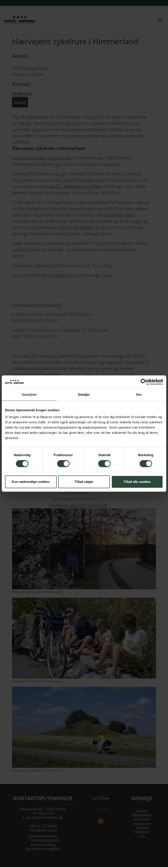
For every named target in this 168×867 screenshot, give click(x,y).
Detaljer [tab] (84, 394)
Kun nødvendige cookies (31, 482)
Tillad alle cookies (137, 482)
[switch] (63, 463)
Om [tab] (139, 394)
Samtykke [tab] (29, 394)
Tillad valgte (84, 482)
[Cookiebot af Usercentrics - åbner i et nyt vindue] (144, 382)
